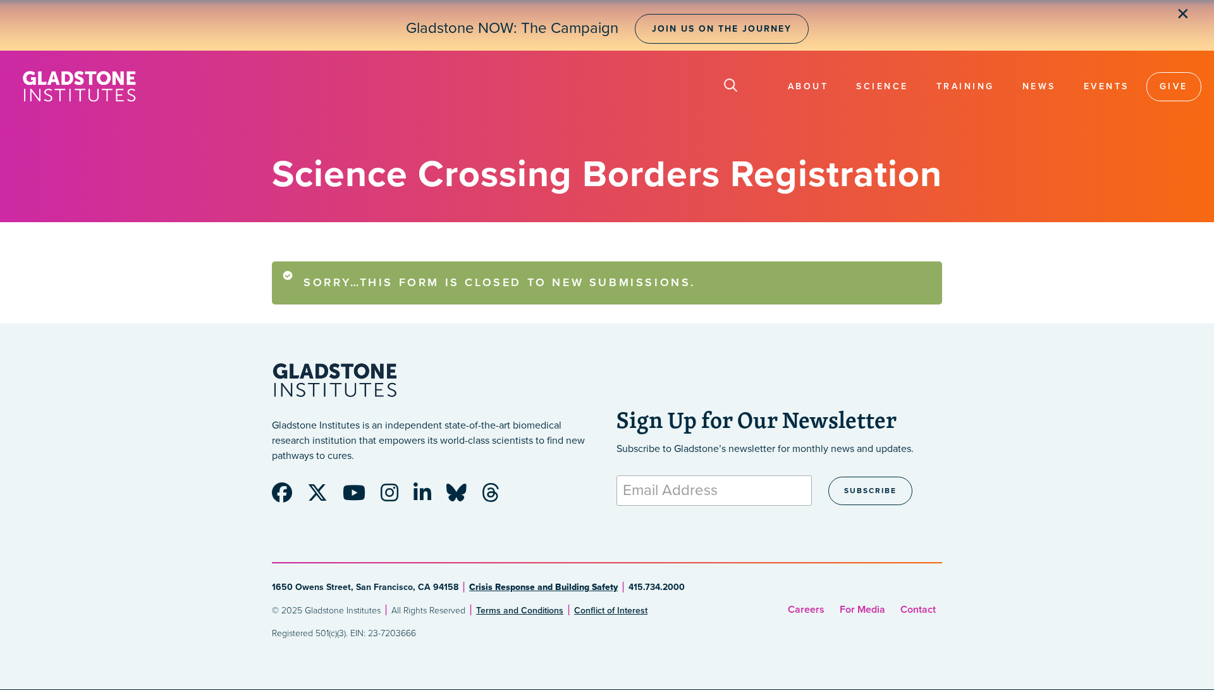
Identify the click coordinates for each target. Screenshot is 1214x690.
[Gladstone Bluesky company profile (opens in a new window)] (462, 497)
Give (1174, 86)
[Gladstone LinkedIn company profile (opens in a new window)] (429, 497)
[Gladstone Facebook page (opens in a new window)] (288, 497)
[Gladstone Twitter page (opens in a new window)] (323, 497)
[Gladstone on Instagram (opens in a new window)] (396, 497)
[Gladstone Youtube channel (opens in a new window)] (360, 497)
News (1039, 86)
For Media (862, 609)
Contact (918, 609)
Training (965, 86)
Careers (806, 609)
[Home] (79, 86)
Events (1106, 86)
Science (882, 86)
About (808, 86)
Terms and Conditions (519, 610)
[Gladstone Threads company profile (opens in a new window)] (497, 497)
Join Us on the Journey (722, 28)
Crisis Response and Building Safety (543, 587)
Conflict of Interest (610, 610)
